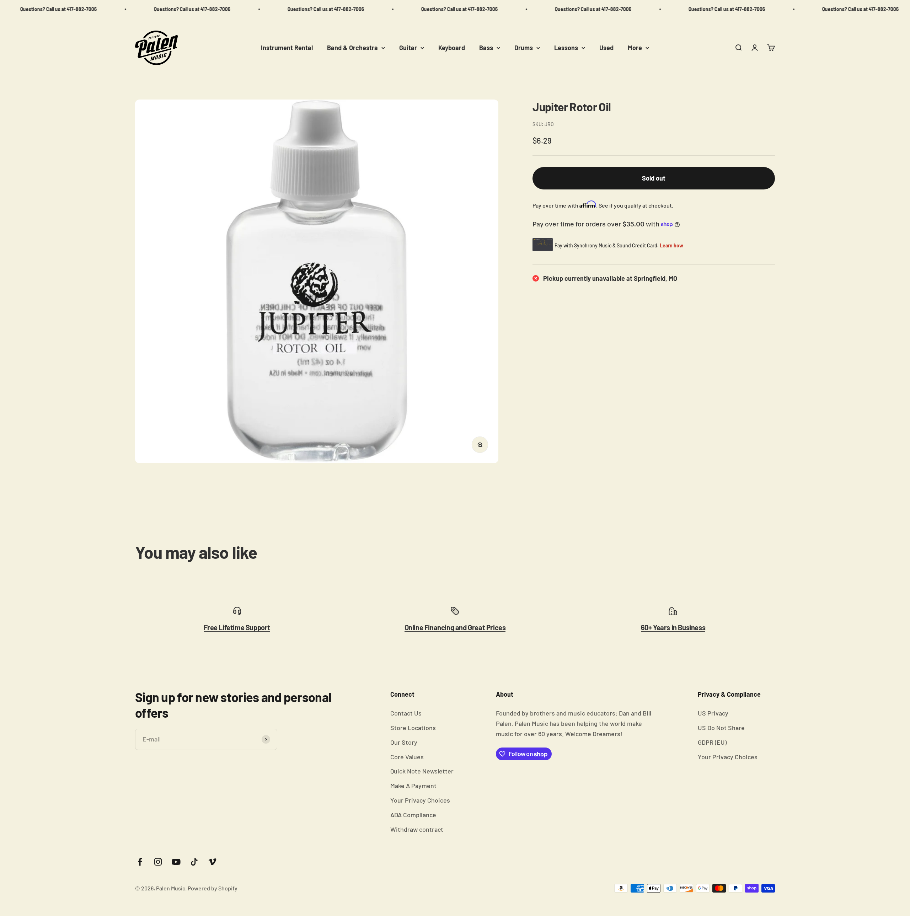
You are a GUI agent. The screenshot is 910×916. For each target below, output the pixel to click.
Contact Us (406, 713)
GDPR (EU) (712, 742)
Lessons (566, 48)
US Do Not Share (721, 728)
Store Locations (413, 728)
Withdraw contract (416, 829)
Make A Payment (413, 785)
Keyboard (451, 48)
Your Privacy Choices (420, 800)
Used (606, 48)
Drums (523, 48)
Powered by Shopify (212, 888)
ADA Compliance (413, 815)
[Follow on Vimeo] (212, 862)
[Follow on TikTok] (194, 862)
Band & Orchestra (352, 48)
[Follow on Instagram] (158, 862)
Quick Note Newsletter (422, 771)
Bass (486, 48)
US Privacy (713, 713)
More (635, 48)
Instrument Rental (287, 48)
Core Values (407, 757)
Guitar (408, 48)
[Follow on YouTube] (176, 862)
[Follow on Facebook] (140, 862)
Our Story (403, 742)
